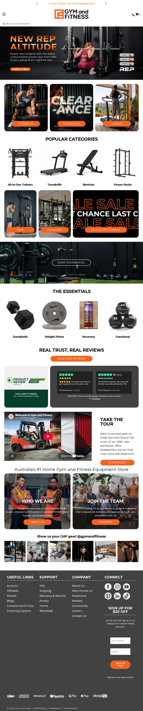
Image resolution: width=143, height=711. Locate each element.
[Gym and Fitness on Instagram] (117, 586)
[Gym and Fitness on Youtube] (126, 586)
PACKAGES (54, 229)
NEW (20, 229)
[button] (137, 14)
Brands (11, 596)
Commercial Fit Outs (20, 606)
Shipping (45, 591)
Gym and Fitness (23, 708)
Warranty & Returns (53, 596)
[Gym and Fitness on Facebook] (108, 586)
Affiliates (12, 591)
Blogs (10, 601)
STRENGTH (26, 123)
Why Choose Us (82, 591)
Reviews (77, 601)
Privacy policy (54, 708)
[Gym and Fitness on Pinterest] (108, 595)
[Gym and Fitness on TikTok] (126, 595)
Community (80, 606)
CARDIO (117, 123)
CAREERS (105, 522)
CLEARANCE (71, 123)
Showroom (79, 596)
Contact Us (79, 616)
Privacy (44, 601)
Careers (77, 611)
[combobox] (71, 24)
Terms (44, 606)
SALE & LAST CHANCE (106, 229)
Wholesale (46, 611)
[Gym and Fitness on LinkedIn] (117, 595)
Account (12, 586)
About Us (78, 586)
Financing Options (19, 611)
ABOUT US (37, 522)
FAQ (42, 586)
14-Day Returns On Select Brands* (71, 3)
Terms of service (70, 708)
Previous (37, 3)
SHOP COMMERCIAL (71, 262)
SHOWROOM (117, 462)
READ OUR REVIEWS (72, 358)
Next (105, 3)
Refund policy (40, 708)
